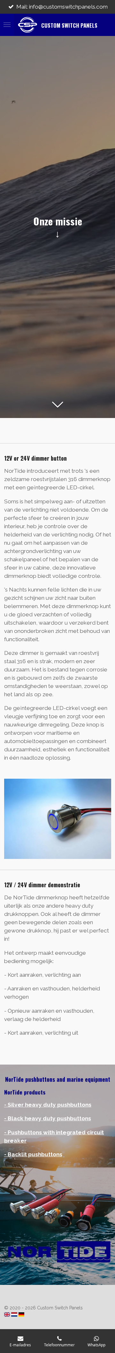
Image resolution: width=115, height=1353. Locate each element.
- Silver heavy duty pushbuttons (47, 1105)
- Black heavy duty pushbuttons (47, 1118)
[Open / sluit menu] (7, 25)
